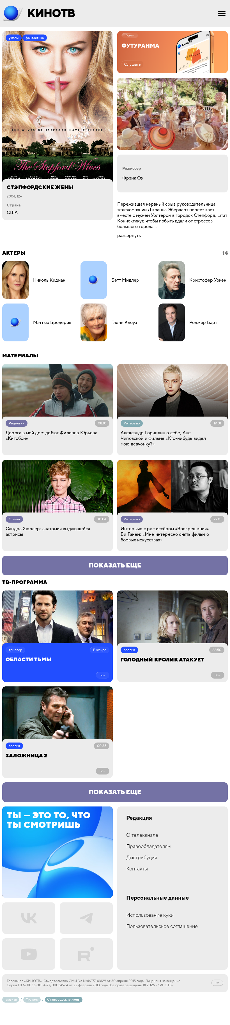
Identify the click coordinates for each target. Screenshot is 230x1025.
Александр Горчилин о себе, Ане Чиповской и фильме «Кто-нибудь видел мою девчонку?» (163, 438)
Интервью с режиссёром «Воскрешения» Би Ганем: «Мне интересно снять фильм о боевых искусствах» (165, 534)
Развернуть (129, 235)
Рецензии (16, 423)
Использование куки (150, 915)
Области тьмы (28, 660)
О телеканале (142, 835)
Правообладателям (148, 846)
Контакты (137, 869)
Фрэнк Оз (132, 178)
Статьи (14, 519)
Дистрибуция (141, 857)
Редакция (139, 818)
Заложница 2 (26, 756)
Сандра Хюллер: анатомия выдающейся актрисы (48, 531)
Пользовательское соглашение (162, 926)
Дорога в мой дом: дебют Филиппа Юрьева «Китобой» (51, 435)
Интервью (132, 423)
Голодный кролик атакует (162, 660)
